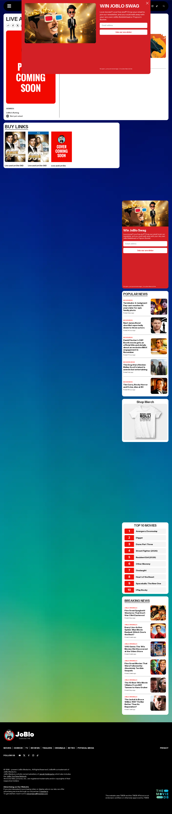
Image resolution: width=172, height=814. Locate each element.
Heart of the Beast (145, 577)
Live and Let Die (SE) (14, 165)
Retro (71, 748)
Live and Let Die (58, 166)
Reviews (35, 748)
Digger (139, 537)
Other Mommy (143, 564)
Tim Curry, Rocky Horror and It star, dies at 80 (135, 385)
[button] (9, 6)
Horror (18, 748)
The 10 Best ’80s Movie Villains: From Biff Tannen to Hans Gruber (136, 685)
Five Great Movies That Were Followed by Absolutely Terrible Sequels (136, 667)
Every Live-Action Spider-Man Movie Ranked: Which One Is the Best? (135, 631)
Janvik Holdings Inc (47, 774)
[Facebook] (29, 755)
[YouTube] (20, 755)
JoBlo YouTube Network (16, 776)
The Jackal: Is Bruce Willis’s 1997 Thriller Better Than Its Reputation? (134, 703)
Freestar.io (43, 791)
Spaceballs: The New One (148, 583)
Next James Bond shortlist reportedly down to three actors (134, 325)
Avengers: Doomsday (146, 531)
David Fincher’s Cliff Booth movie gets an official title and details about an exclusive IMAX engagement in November (135, 346)
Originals (60, 748)
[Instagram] (152, 6)
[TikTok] (157, 6)
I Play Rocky (141, 590)
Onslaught (141, 570)
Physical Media (86, 748)
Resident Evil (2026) (146, 557)
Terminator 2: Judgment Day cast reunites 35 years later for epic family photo (135, 306)
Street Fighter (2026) (147, 551)
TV (26, 748)
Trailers (47, 748)
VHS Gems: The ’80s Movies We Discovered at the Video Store (136, 649)
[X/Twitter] (24, 755)
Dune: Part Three (144, 544)
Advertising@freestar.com (37, 794)
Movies (7, 748)
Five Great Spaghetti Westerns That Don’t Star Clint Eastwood (135, 612)
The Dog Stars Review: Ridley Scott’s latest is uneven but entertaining (135, 367)
